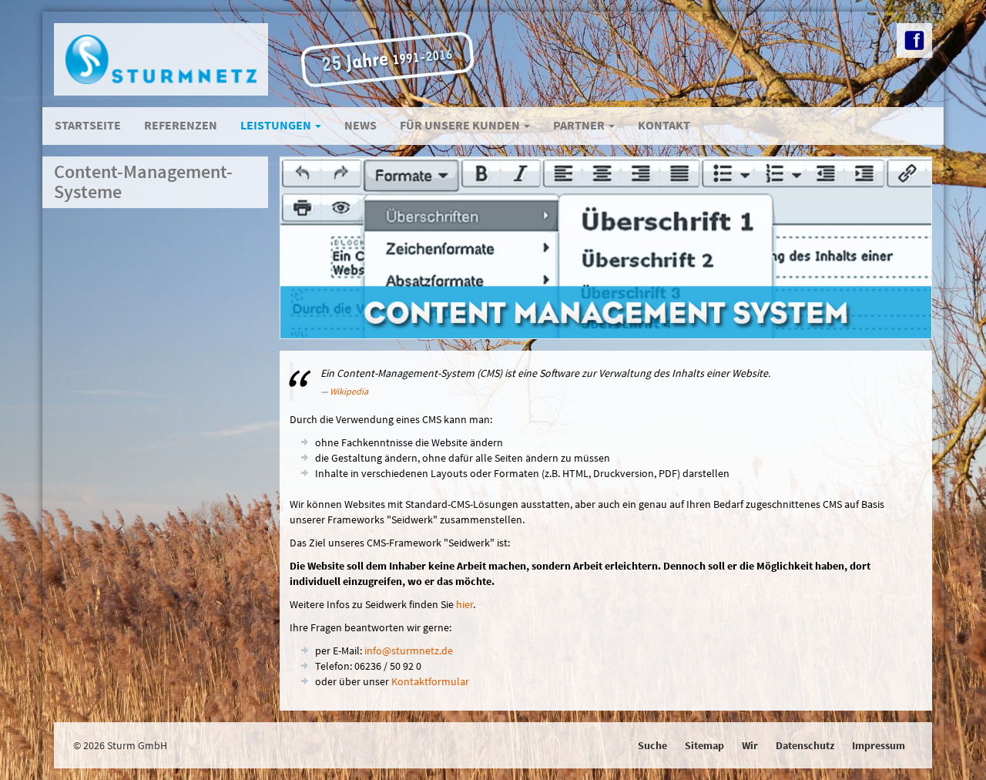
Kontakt (664, 125)
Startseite (88, 125)
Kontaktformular (430, 681)
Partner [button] (580, 125)
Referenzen (180, 125)
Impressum (878, 745)
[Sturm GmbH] (161, 59)
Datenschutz (805, 745)
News (360, 125)
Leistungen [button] (277, 125)
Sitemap (704, 745)
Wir (750, 745)
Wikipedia (349, 391)
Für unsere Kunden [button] (461, 125)
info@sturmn (408, 650)
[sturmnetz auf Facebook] (914, 40)
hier (464, 604)
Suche (652, 745)
